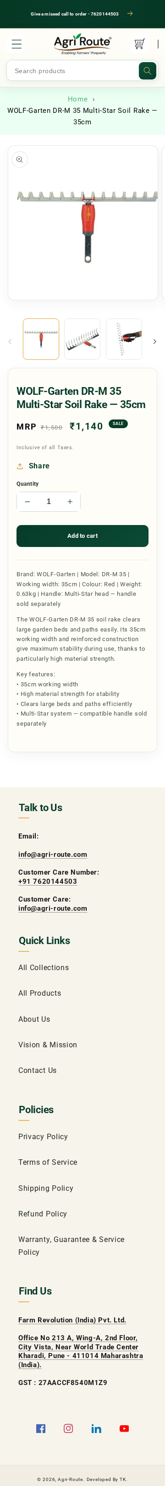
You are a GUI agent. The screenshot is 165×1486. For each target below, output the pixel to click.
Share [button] (39, 466)
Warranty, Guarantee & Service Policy (71, 1245)
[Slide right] (155, 342)
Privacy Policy (43, 1136)
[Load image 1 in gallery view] (41, 339)
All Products (39, 993)
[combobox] (82, 70)
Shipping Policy (45, 1188)
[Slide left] (10, 342)
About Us (34, 1019)
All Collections (43, 967)
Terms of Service (47, 1162)
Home (78, 99)
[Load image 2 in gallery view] (82, 339)
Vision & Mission (47, 1044)
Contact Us (37, 1070)
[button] (15, 44)
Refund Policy (42, 1214)
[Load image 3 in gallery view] (124, 339)
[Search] (147, 71)
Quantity (27, 484)
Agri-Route (70, 1479)
